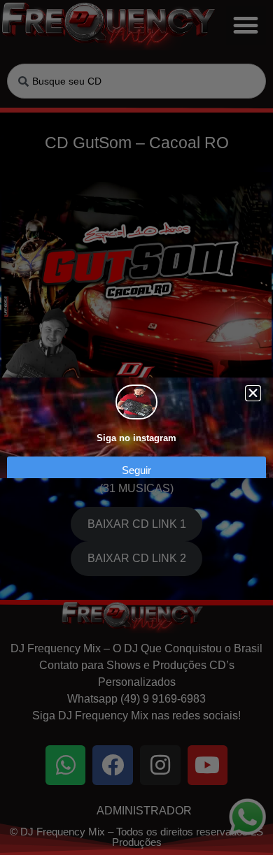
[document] (136, 427)
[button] (253, 393)
